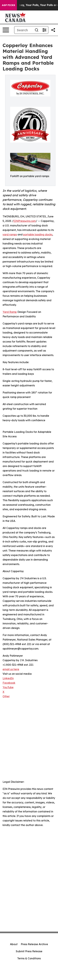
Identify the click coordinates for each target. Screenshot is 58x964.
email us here (11, 669)
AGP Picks (8, 5)
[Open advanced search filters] (44, 30)
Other (6, 696)
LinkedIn (8, 678)
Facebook (9, 682)
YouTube (8, 687)
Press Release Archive (34, 944)
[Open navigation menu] (6, 30)
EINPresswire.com (24, 221)
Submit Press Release (29, 951)
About (14, 944)
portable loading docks (37, 234)
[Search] (36, 30)
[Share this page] (53, 30)
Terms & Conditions (29, 958)
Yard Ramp (10, 311)
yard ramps (10, 234)
